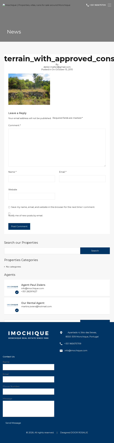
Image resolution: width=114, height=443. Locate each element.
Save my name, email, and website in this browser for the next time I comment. (53, 207)
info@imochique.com (32, 288)
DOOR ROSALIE (79, 432)
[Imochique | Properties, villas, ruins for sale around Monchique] (36, 5)
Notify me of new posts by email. (25, 215)
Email (62, 172)
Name (12, 172)
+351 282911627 (29, 291)
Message (7, 398)
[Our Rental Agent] (12, 310)
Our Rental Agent (32, 303)
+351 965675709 (98, 5)
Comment (14, 125)
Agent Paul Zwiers (33, 284)
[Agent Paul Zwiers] (12, 292)
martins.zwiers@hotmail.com (36, 306)
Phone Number (11, 386)
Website (12, 189)
